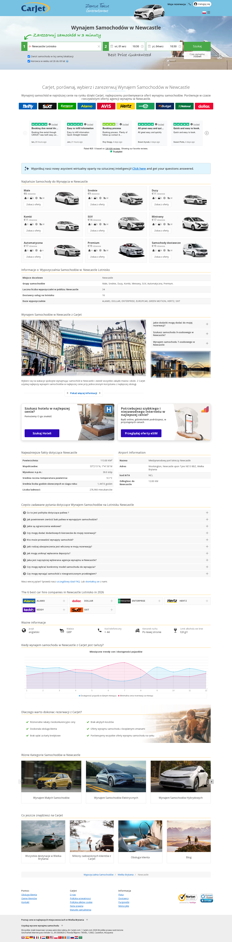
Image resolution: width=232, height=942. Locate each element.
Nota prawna (76, 905)
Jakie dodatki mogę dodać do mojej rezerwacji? (172, 324)
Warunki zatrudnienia (80, 909)
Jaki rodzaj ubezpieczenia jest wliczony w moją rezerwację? (59, 546)
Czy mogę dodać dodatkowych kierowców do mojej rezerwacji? (61, 532)
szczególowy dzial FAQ (68, 581)
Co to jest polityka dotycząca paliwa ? (48, 512)
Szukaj (197, 46)
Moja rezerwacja (177, 4)
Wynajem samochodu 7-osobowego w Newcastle (174, 343)
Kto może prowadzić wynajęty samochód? (50, 539)
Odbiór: (32, 44)
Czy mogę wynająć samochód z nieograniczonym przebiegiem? (62, 573)
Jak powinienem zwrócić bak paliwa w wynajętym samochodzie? (62, 519)
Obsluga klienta (29, 894)
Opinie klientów (29, 898)
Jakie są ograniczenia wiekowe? (44, 526)
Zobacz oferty (33, 204)
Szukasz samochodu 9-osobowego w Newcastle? (173, 334)
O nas (73, 894)
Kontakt (25, 902)
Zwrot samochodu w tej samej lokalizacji (52, 56)
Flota (121, 894)
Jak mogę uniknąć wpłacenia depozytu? (48, 553)
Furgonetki (123, 902)
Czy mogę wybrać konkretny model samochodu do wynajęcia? (61, 566)
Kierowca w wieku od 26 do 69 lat (48, 61)
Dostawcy (123, 898)
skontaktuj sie (92, 581)
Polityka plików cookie (81, 902)
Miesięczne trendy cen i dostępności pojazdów (116, 651)
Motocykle (123, 905)
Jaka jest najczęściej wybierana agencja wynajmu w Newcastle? (62, 560)
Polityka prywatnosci (80, 898)
